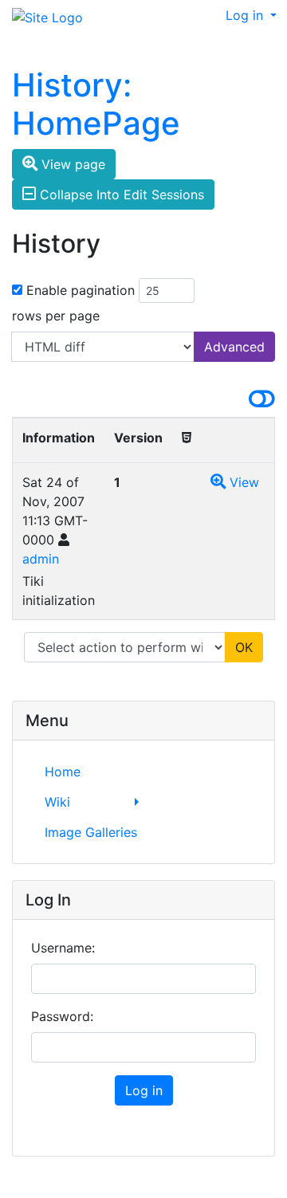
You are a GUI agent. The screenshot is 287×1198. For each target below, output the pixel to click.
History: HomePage (96, 104)
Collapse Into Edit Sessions (120, 194)
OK (244, 647)
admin (40, 559)
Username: (63, 948)
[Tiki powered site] (41, 18)
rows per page (56, 316)
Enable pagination (80, 290)
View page (71, 164)
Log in (246, 15)
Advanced (234, 347)
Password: (62, 1016)
